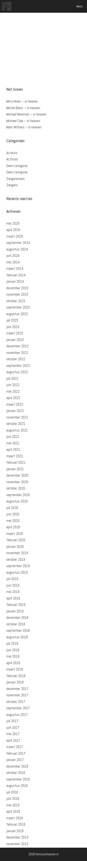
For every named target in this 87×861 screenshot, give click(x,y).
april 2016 (13, 811)
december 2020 (17, 475)
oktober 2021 (15, 423)
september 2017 (18, 708)
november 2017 (17, 695)
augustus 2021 (17, 430)
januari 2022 (15, 410)
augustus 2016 (17, 785)
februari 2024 (16, 275)
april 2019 (13, 598)
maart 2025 (14, 236)
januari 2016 (15, 831)
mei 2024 (13, 262)
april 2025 (13, 229)
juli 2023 (12, 320)
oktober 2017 (15, 701)
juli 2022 (12, 378)
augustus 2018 (17, 637)
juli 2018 (12, 643)
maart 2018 (14, 669)
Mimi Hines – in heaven (22, 101)
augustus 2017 (17, 714)
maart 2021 (14, 456)
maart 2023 (14, 333)
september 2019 (18, 565)
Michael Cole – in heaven (23, 120)
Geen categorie (16, 165)
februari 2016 (15, 824)
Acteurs (11, 152)
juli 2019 (12, 578)
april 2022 (13, 397)
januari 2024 (15, 281)
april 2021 (13, 449)
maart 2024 (14, 268)
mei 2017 (12, 734)
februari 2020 (15, 540)
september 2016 (18, 779)
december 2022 (17, 346)
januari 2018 (15, 682)
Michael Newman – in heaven (26, 114)
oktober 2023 (15, 301)
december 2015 (17, 837)
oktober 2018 (15, 624)
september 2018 (18, 630)
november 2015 (17, 844)
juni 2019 (12, 585)
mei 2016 (12, 805)
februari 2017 (15, 753)
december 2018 (17, 617)
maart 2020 (14, 533)
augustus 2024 (17, 249)
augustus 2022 (17, 372)
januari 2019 (15, 611)
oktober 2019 (15, 559)
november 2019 (17, 553)
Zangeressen (15, 178)
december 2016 (17, 766)
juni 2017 (12, 727)
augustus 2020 (17, 501)
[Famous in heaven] (6, 6)
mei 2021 (13, 443)
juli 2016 (12, 792)
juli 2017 (12, 721)
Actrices (12, 159)
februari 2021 (16, 462)
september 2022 (18, 365)
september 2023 (18, 307)
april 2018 (13, 663)
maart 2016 (14, 818)
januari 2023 (15, 339)
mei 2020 (12, 520)
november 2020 (17, 482)
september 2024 (18, 242)
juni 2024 (12, 255)
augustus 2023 (17, 314)
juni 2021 (12, 436)
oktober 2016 (15, 772)
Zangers (12, 185)
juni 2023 (12, 326)
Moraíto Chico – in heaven (31, 27)
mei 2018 (12, 656)
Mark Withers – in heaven (23, 127)
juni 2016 (12, 798)
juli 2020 (12, 507)
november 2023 (17, 294)
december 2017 (17, 688)
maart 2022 (14, 404)
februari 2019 (15, 604)
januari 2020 (15, 546)
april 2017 (13, 740)
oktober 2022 (15, 359)
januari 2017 (15, 759)
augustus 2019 (17, 572)
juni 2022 (12, 385)
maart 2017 (14, 746)
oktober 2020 (15, 488)
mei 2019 (12, 591)
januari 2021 (15, 469)
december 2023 (17, 288)
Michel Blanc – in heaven (23, 108)
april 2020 (13, 527)
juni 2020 (12, 514)
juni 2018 (12, 650)
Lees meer (48, 64)
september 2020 (18, 494)
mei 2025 (13, 223)
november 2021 (17, 417)
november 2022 (17, 352)
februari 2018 (15, 675)
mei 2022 (13, 391)
